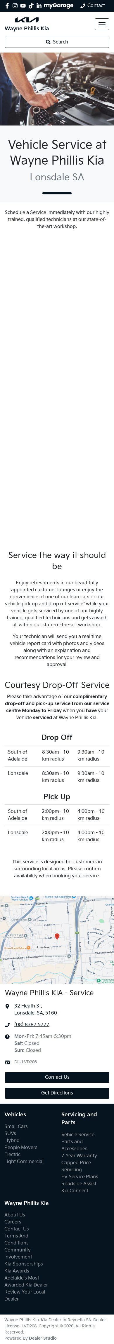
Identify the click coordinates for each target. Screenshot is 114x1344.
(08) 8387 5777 (31, 1025)
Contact (96, 5)
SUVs (10, 1133)
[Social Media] (32, 5)
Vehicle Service (77, 1135)
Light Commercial (24, 1162)
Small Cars (16, 1126)
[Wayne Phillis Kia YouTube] (24, 5)
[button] (102, 24)
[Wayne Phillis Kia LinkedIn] (40, 5)
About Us (14, 1215)
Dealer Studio (43, 1338)
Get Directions (57, 1093)
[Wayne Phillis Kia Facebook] (8, 5)
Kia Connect (74, 1191)
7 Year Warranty (79, 1156)
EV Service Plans (79, 1177)
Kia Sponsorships (23, 1264)
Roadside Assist (78, 1184)
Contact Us (57, 1077)
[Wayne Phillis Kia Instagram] (16, 5)
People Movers (20, 1147)
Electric (12, 1155)
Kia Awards (16, 1271)
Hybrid (12, 1140)
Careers (12, 1222)
